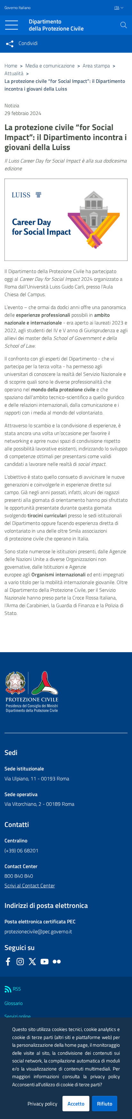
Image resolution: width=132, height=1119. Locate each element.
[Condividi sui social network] (9, 44)
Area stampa (96, 65)
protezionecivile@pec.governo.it (38, 931)
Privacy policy (42, 1103)
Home (10, 65)
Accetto (76, 1103)
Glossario (13, 1003)
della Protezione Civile (56, 25)
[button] (124, 25)
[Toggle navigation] (11, 25)
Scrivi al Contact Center (29, 885)
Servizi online (17, 1016)
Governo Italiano (17, 8)
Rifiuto (104, 1103)
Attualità (13, 73)
